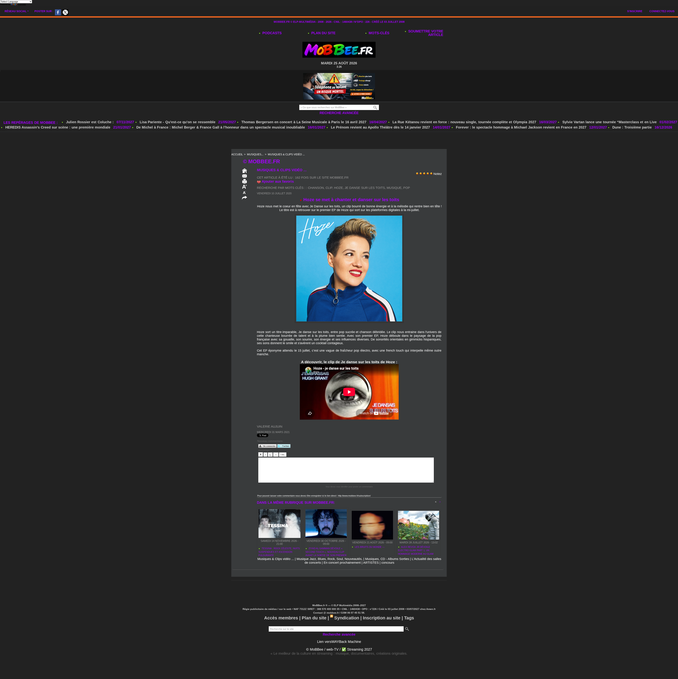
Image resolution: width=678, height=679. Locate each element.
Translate (22, 4)
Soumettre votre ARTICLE (425, 33)
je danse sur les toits (365, 188)
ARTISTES (371, 562)
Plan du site (322, 33)
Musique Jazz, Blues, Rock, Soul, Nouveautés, (329, 559)
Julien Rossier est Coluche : (90, 122)
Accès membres (281, 617)
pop (406, 188)
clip (329, 188)
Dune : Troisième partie (632, 127)
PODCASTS (271, 33)
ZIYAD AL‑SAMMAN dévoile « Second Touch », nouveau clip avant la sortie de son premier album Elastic (325, 551)
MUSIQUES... (255, 154)
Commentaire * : (265, 450)
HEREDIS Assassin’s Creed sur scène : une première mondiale (57, 127)
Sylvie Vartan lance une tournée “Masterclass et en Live (609, 122)
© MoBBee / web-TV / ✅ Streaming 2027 (339, 649)
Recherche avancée (339, 113)
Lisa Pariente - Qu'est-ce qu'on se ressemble (178, 122)
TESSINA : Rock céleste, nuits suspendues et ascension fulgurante (279, 551)
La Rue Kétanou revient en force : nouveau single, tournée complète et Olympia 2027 (464, 122)
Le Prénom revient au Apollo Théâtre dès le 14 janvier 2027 (380, 127)
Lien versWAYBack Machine (339, 642)
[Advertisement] (339, 141)
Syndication (346, 617)
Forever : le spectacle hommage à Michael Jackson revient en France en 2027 (521, 127)
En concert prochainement (342, 562)
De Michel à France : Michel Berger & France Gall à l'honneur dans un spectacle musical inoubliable (220, 127)
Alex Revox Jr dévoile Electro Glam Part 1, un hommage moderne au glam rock (415, 550)
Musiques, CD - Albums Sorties (387, 559)
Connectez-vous (661, 11)
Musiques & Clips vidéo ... (286, 154)
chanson (316, 188)
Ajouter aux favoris (278, 181)
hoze (338, 188)
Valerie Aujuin (269, 426)
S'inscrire (634, 11)
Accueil (237, 154)
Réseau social (15, 11)
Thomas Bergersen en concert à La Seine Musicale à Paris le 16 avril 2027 (303, 122)
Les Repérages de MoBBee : (31, 122)
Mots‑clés (378, 33)
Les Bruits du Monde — (369, 547)
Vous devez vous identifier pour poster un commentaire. (349, 487)
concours (387, 562)
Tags (409, 617)
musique (394, 188)
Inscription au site (381, 617)
